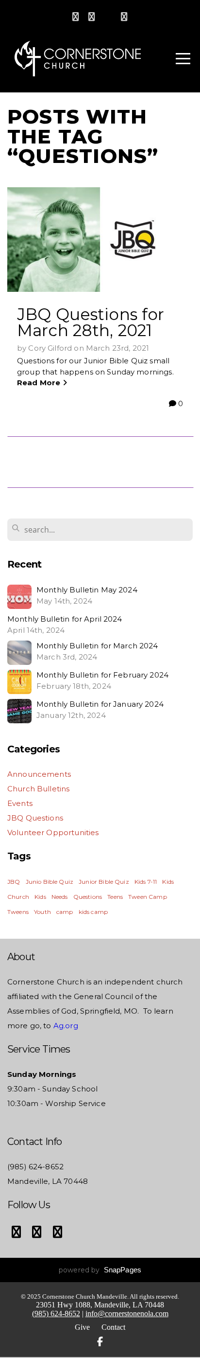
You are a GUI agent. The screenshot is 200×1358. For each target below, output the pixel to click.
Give (82, 1327)
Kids (40, 896)
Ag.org (64, 1025)
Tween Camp (147, 896)
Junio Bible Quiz (49, 881)
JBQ (13, 881)
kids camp (93, 911)
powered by (100, 1270)
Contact (113, 1327)
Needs (59, 896)
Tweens (18, 911)
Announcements (39, 774)
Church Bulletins (38, 788)
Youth (42, 911)
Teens (115, 896)
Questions (87, 896)
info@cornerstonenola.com (126, 1313)
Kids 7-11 (145, 881)
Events (20, 803)
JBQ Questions (35, 817)
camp (64, 911)
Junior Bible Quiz (104, 881)
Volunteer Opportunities (53, 832)
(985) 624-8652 (56, 1313)
